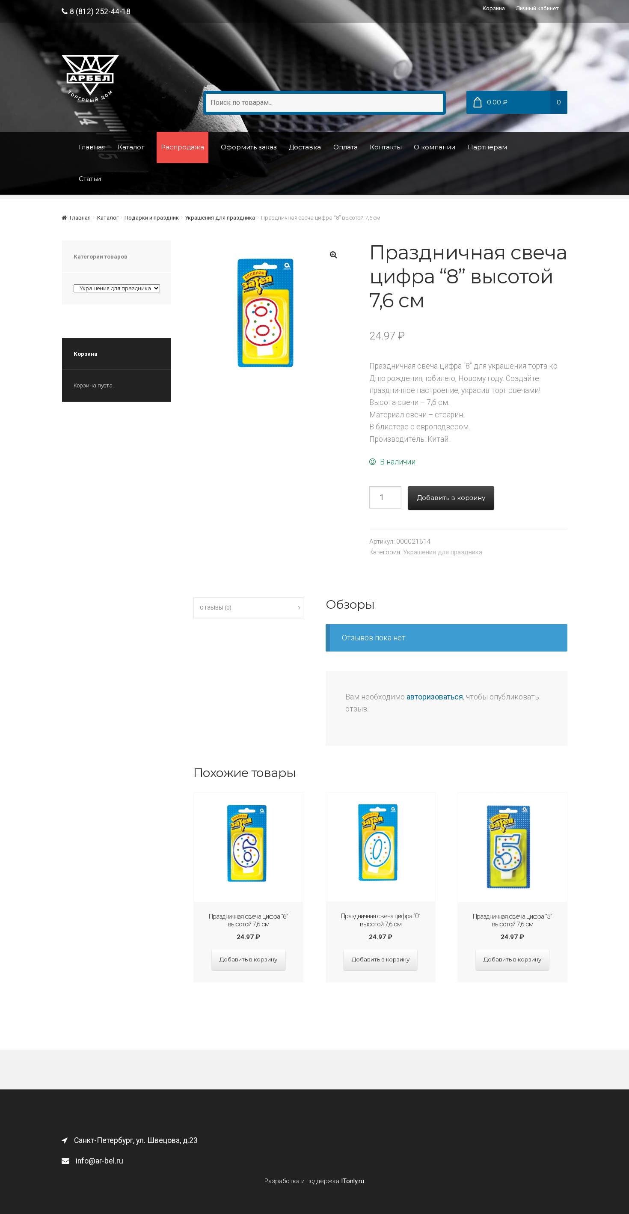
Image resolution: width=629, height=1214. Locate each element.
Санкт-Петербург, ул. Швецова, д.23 (136, 1140)
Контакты (386, 147)
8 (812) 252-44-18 (100, 11)
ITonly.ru (352, 1181)
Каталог (131, 147)
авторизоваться (434, 697)
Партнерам (487, 147)
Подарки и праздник (152, 217)
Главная (92, 147)
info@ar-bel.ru (99, 1161)
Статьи (90, 179)
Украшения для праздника (220, 217)
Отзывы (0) (215, 607)
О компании (434, 147)
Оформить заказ (249, 147)
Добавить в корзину (451, 498)
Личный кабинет (537, 8)
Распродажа (182, 147)
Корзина (494, 8)
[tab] (248, 608)
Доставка (305, 147)
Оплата (345, 147)
